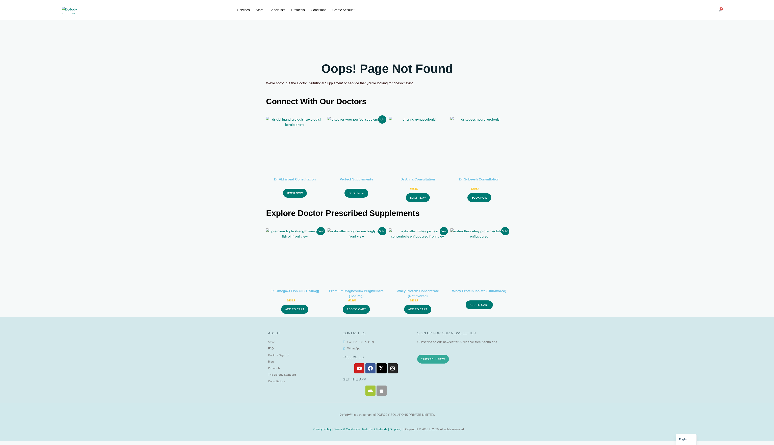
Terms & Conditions (347, 429)
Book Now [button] (295, 193)
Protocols (298, 10)
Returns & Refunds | (376, 429)
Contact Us (354, 333)
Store (259, 10)
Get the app (354, 379)
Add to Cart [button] (294, 309)
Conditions (318, 10)
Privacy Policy (322, 429)
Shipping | (397, 429)
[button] (686, 439)
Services (243, 10)
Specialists (277, 10)
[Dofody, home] (73, 10)
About (274, 333)
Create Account (343, 10)
